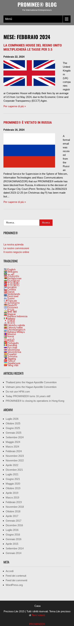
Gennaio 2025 (13, 432)
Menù (8, 18)
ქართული (13, 302)
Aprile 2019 (12, 492)
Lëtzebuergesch (16, 329)
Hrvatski (12, 287)
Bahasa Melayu (16, 331)
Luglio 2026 (12, 418)
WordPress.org (14, 584)
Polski (10, 340)
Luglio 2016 (12, 529)
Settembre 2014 (15, 548)
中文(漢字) (13, 285)
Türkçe (11, 360)
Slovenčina (13, 349)
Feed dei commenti (16, 580)
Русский (12, 347)
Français (12, 300)
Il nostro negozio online (16, 252)
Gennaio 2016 (13, 539)
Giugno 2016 (13, 534)
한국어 (11, 322)
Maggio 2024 (13, 441)
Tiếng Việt (12, 365)
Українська (13, 363)
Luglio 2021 (12, 474)
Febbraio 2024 (14, 451)
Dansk (11, 291)
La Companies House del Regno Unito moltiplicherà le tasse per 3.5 (32, 47)
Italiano (11, 318)
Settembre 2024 (15, 437)
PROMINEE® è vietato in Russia (27, 122)
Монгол (11, 334)
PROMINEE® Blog (37, 4)
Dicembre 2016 (14, 525)
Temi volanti (38, 615)
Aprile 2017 (12, 516)
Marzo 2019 (12, 497)
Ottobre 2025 (13, 423)
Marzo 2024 (12, 446)
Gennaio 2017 (13, 520)
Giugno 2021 (13, 479)
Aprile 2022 (12, 465)
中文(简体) (13, 282)
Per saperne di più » (14, 106)
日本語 (11, 320)
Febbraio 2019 (14, 502)
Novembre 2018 (15, 506)
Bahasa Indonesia (17, 316)
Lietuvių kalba (15, 327)
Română (12, 345)
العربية (10, 273)
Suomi (10, 298)
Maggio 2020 (13, 483)
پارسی (10, 338)
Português (13, 343)
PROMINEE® (37, 624)
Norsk (10, 336)
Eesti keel (12, 296)
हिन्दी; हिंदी (12, 311)
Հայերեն (13, 276)
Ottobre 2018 (13, 511)
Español (11, 354)
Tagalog (11, 358)
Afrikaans (12, 271)
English (11, 269)
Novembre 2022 (15, 460)
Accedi (9, 571)
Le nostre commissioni (16, 248)
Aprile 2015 (12, 543)
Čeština (11, 289)
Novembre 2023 (15, 455)
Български (13, 280)
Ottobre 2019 (13, 488)
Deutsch (12, 305)
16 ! (28, 396)
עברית (10, 309)
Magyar (11, 314)
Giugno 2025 (13, 428)
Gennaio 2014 (13, 553)
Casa (37, 605)
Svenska (12, 356)
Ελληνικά (12, 307)
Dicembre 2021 (14, 469)
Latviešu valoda (16, 325)
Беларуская (14, 278)
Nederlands (13, 294)
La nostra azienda (13, 244)
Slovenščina (14, 351)
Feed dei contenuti (16, 575)
